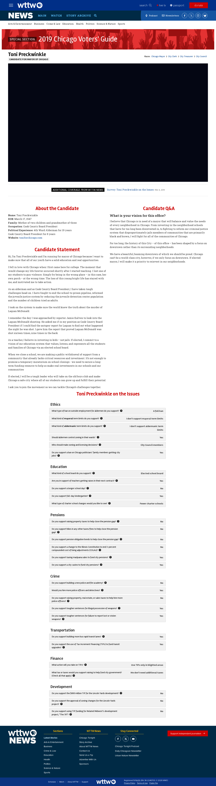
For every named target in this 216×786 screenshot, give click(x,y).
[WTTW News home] (21, 15)
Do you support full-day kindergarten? (70, 496)
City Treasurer (186, 56)
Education (68, 23)
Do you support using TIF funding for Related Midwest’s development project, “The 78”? (84, 713)
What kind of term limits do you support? (76, 418)
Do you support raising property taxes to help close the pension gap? (84, 521)
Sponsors (84, 763)
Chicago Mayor (158, 56)
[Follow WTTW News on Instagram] (198, 15)
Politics (90, 23)
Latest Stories (50, 737)
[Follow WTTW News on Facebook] (184, 15)
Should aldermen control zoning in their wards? (74, 437)
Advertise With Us (87, 759)
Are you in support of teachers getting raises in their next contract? (83, 480)
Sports (121, 23)
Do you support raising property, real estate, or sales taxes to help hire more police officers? (87, 599)
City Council (201, 56)
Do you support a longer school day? (69, 488)
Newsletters (172, 15)
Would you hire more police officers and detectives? (76, 590)
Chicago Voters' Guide (77, 39)
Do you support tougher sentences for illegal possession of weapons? (84, 608)
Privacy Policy (129, 783)
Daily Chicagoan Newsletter (128, 750)
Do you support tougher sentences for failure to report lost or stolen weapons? (84, 617)
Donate (198, 5)
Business (39, 23)
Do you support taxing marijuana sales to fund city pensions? (80, 557)
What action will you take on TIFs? (68, 664)
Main (42, 15)
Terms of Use (142, 783)
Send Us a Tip (86, 755)
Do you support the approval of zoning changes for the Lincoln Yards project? (83, 702)
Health (80, 23)
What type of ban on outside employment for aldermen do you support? (85, 410)
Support (85, 782)
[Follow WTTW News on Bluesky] (204, 15)
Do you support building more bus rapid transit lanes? (77, 636)
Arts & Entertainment (20, 23)
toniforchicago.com (30, 237)
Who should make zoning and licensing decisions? (75, 444)
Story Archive (78, 15)
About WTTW (73, 782)
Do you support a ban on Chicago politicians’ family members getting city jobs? (86, 454)
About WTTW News (88, 746)
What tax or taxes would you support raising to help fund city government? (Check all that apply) (87, 674)
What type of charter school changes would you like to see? (80, 503)
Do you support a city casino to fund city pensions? (75, 564)
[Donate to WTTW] (106, 782)
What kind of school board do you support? (72, 473)
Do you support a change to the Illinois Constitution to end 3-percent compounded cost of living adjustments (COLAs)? (84, 548)
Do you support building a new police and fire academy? (78, 582)
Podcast (153, 15)
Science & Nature (106, 23)
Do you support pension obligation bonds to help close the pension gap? (85, 539)
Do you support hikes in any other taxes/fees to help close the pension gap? (85, 530)
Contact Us (84, 750)
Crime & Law (53, 23)
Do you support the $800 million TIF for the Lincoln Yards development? (85, 693)
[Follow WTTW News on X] (191, 15)
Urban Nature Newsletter (127, 755)
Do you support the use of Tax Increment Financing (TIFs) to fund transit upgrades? (86, 646)
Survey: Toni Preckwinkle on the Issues (130, 189)
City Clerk (172, 56)
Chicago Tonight (87, 737)
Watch (56, 15)
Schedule (52, 782)
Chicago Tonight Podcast (127, 746)
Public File (153, 783)
